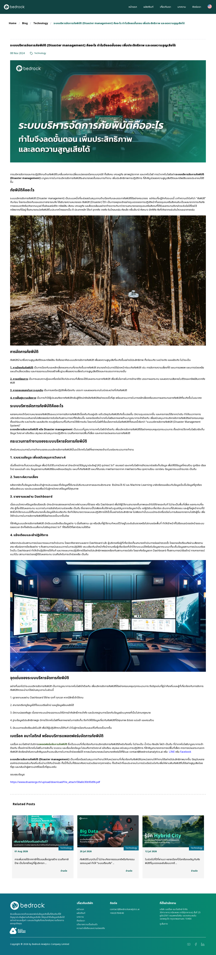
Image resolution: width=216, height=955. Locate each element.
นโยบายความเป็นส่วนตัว (87, 924)
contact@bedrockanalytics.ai (146, 752)
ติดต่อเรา (196, 7)
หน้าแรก (133, 7)
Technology (40, 23)
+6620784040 (117, 913)
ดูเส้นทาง (164, 924)
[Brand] (41, 905)
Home (12, 23)
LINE (172, 752)
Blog (25, 23)
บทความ (181, 7)
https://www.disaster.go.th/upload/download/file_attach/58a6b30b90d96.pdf (55, 782)
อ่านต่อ (64, 871)
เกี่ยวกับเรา (165, 7)
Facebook (185, 752)
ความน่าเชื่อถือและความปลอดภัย (91, 928)
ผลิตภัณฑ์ (148, 7)
